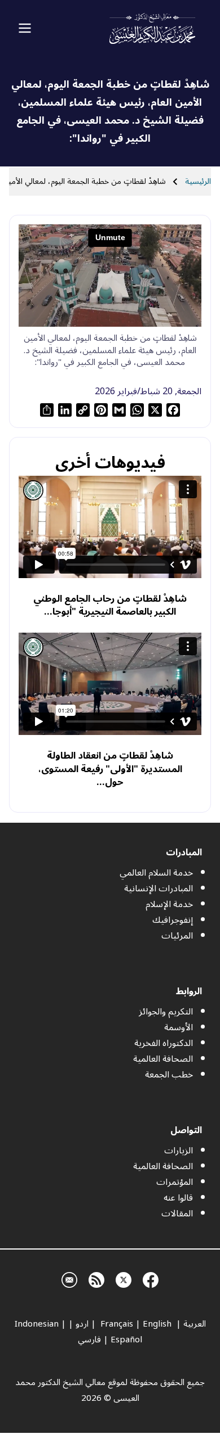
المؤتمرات (174, 1182)
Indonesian (37, 1324)
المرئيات (177, 935)
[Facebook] (150, 1278)
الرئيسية (198, 181)
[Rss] (96, 1278)
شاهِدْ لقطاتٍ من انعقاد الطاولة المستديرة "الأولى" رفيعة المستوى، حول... (110, 769)
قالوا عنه (178, 1197)
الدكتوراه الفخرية (163, 1043)
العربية (194, 1324)
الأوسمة (178, 1027)
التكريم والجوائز (166, 1011)
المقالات (177, 1213)
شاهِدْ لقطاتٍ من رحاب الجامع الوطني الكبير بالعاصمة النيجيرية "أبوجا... (110, 605)
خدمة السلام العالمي (156, 872)
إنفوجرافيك (172, 920)
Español (126, 1340)
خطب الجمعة (169, 1074)
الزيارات (178, 1150)
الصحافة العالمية (163, 1058)
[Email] (69, 1278)
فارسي (89, 1340)
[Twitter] (123, 1278)
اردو (82, 1324)
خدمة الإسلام (169, 904)
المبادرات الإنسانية (158, 888)
